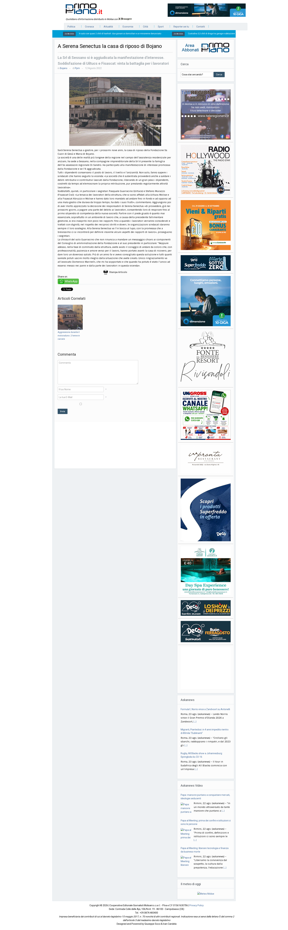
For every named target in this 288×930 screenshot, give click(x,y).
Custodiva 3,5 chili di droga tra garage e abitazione (178, 33)
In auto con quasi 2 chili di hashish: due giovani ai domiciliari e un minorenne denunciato (87, 33)
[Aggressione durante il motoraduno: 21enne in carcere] (70, 317)
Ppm (77, 68)
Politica (69, 27)
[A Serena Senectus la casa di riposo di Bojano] (115, 111)
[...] (195, 708)
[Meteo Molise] (205, 893)
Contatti (200, 26)
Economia (126, 27)
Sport (159, 27)
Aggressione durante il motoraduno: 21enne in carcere (69, 335)
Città (144, 27)
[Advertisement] (115, 445)
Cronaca (88, 27)
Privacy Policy (196, 905)
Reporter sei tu (181, 26)
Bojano (63, 68)
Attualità (106, 27)
